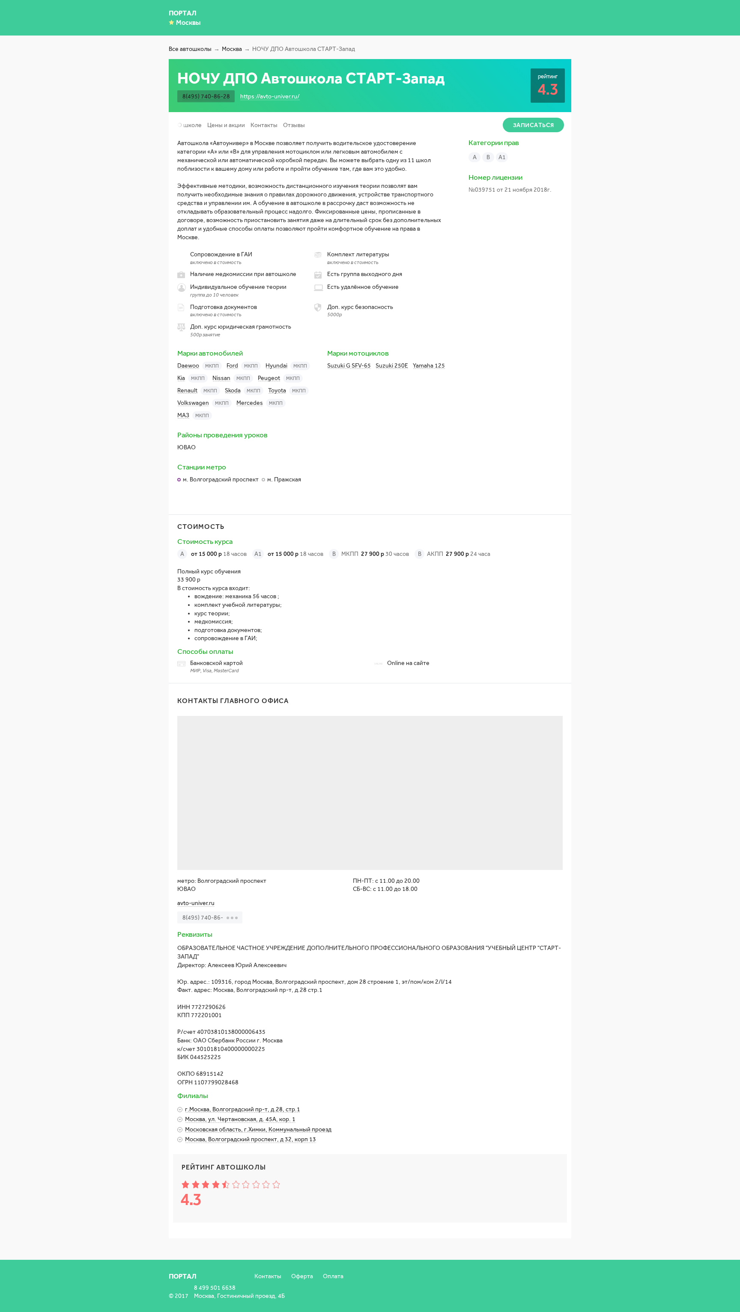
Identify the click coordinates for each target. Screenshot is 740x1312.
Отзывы (294, 125)
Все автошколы (190, 49)
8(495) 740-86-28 (206, 96)
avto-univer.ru (196, 903)
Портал (183, 13)
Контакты (264, 125)
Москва (232, 49)
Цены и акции (226, 125)
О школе (189, 125)
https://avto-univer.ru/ (270, 96)
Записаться (533, 125)
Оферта (302, 1276)
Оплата (333, 1276)
